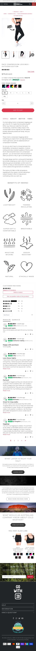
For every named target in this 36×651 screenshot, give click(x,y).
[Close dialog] (34, 314)
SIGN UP (31, 328)
